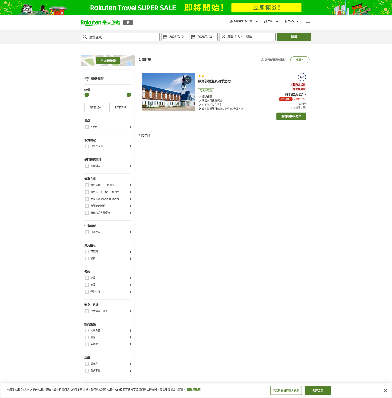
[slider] (87, 95)
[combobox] (120, 37)
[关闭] (385, 390)
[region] (196, 391)
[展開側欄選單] (308, 22)
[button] (100, 22)
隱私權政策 (193, 389)
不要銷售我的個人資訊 (286, 390)
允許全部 (318, 390)
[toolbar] (189, 37)
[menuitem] (244, 21)
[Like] (188, 80)
